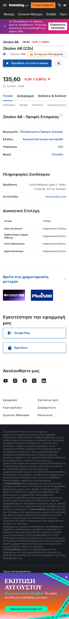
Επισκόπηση (9, 105)
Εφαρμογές (10, 400)
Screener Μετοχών (30, 14)
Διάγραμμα (25, 96)
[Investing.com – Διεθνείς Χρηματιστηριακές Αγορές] (19, 5)
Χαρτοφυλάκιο (12, 407)
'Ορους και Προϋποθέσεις (17, 571)
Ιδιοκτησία (37, 105)
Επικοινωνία (45, 415)
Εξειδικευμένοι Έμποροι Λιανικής (41, 131)
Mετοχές (9, 14)
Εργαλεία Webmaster (16, 415)
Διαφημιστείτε (47, 407)
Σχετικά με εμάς (48, 400)
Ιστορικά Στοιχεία (56, 105)
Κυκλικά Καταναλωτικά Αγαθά (43, 139)
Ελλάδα (51, 14)
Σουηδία (57, 154)
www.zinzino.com (55, 196)
